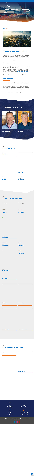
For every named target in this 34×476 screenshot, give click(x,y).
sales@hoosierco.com (10, 406)
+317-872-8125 (22, 406)
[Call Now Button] (32, 474)
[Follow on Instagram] (17, 422)
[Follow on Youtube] (19, 422)
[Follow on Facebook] (16, 422)
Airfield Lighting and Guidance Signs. (24, 72)
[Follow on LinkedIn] (14, 422)
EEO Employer (20, 419)
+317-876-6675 (22, 407)
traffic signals (19, 71)
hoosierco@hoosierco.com (9, 407)
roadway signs (23, 71)
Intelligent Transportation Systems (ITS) (11, 72)
